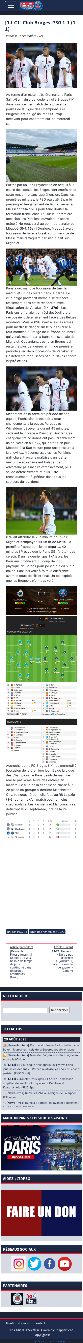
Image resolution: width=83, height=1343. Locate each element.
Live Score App (56, 1341)
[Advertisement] (41, 882)
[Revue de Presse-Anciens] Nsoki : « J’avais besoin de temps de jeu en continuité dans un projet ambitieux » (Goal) (21, 964)
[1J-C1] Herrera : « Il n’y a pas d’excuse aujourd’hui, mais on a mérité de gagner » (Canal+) (62, 961)
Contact (39, 1323)
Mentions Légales (18, 1323)
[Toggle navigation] (10, 5)
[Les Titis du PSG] (31, 5)
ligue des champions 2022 (47, 931)
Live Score (39, 1341)
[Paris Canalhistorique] (17, 1298)
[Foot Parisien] (30, 1298)
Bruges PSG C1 (17, 931)
